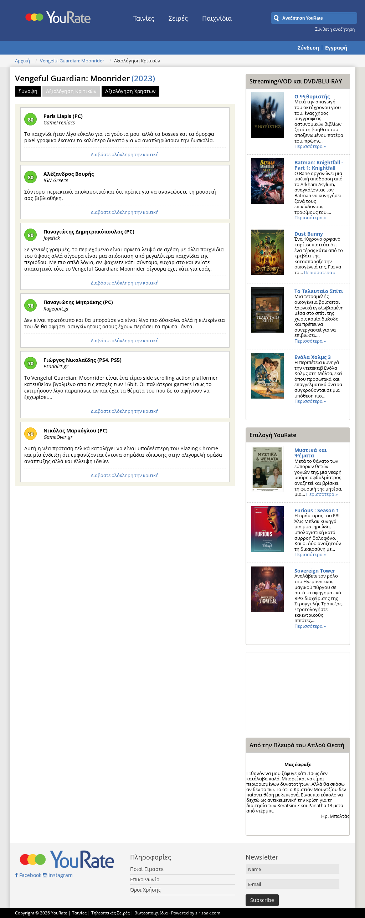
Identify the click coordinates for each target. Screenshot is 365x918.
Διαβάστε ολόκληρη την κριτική (125, 154)
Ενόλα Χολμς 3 (312, 357)
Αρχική (22, 60)
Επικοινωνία (145, 879)
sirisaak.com (207, 913)
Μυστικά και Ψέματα (310, 452)
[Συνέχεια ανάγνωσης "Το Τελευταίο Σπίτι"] (267, 312)
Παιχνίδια (217, 18)
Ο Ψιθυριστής (312, 96)
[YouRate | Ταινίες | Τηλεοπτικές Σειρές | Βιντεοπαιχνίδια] (58, 15)
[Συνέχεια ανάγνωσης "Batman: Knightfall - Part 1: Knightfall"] (267, 183)
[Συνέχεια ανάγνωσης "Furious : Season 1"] (267, 531)
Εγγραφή (336, 47)
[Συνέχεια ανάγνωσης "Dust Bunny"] (267, 254)
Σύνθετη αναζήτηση (335, 29)
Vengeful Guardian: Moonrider (72, 60)
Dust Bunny (308, 233)
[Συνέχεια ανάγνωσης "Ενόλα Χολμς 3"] (267, 378)
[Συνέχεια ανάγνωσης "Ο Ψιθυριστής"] (267, 117)
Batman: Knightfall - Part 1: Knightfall (318, 165)
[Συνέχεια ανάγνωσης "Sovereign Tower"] (267, 591)
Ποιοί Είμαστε (147, 869)
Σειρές (178, 18)
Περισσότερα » (310, 146)
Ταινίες (143, 18)
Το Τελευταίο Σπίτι (318, 291)
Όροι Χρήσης (145, 889)
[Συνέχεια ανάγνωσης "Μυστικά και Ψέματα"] (267, 471)
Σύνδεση (308, 47)
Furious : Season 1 (316, 510)
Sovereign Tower (314, 570)
